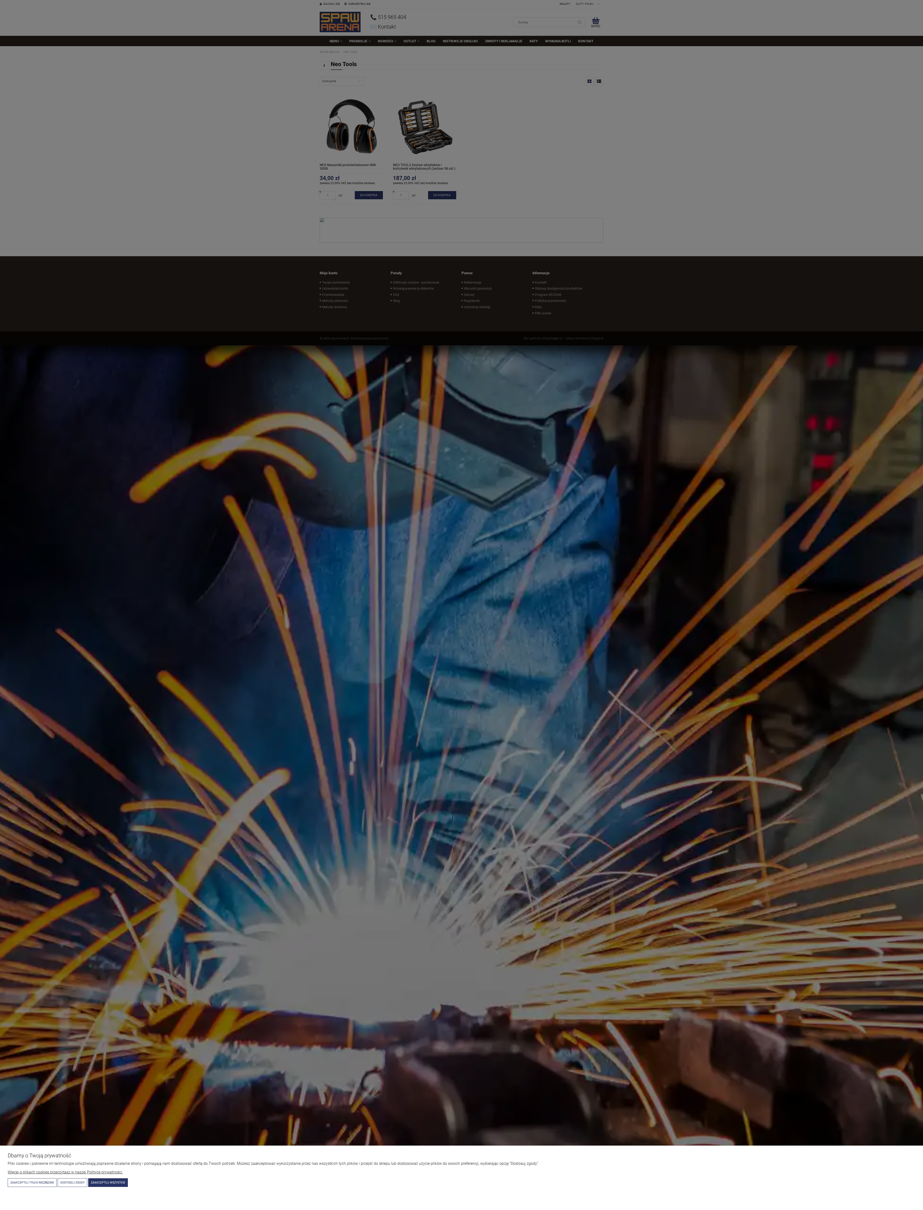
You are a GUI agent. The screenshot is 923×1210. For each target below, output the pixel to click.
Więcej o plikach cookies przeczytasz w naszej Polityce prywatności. (65, 1172)
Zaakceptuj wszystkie (108, 1182)
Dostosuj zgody (72, 1182)
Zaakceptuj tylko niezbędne (32, 1182)
